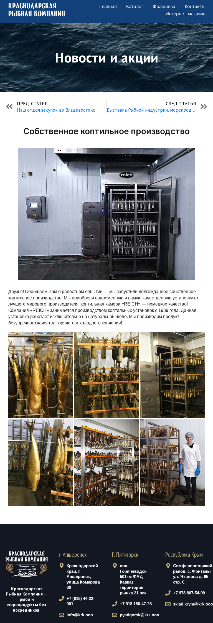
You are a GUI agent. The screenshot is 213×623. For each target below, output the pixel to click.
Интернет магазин (186, 13)
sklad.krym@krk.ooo (193, 604)
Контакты (195, 6)
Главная (108, 6)
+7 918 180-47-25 (136, 603)
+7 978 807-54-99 (189, 593)
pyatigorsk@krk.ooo (139, 614)
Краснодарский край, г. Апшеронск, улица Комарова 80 (83, 576)
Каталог (134, 6)
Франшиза (164, 6)
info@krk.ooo (80, 614)
